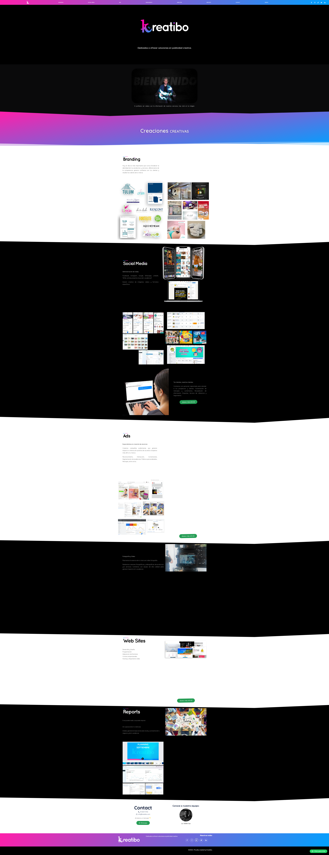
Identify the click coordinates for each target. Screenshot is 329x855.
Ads (120, 2)
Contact (238, 2)
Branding (60, 2)
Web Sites (179, 2)
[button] (188, 402)
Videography (149, 2)
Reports (209, 2)
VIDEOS (266, 2)
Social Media (91, 2)
